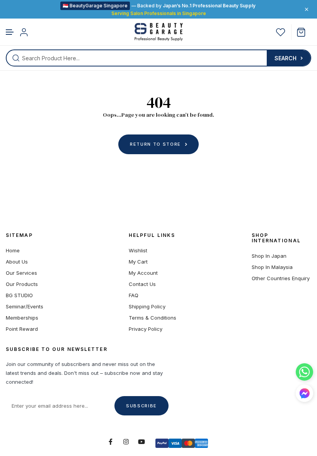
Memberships (22, 317)
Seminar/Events (24, 306)
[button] (10, 32)
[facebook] (110, 441)
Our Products (22, 284)
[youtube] (141, 441)
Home (13, 250)
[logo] (159, 32)
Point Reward (22, 329)
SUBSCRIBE (141, 405)
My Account (143, 273)
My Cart (138, 261)
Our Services (21, 273)
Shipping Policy (147, 306)
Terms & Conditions (152, 317)
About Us (17, 261)
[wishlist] (280, 32)
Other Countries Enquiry (281, 278)
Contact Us (142, 284)
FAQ (133, 295)
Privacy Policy (145, 329)
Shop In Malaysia (272, 267)
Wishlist (138, 250)
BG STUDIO (19, 295)
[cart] (304, 32)
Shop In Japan (269, 256)
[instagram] (126, 441)
